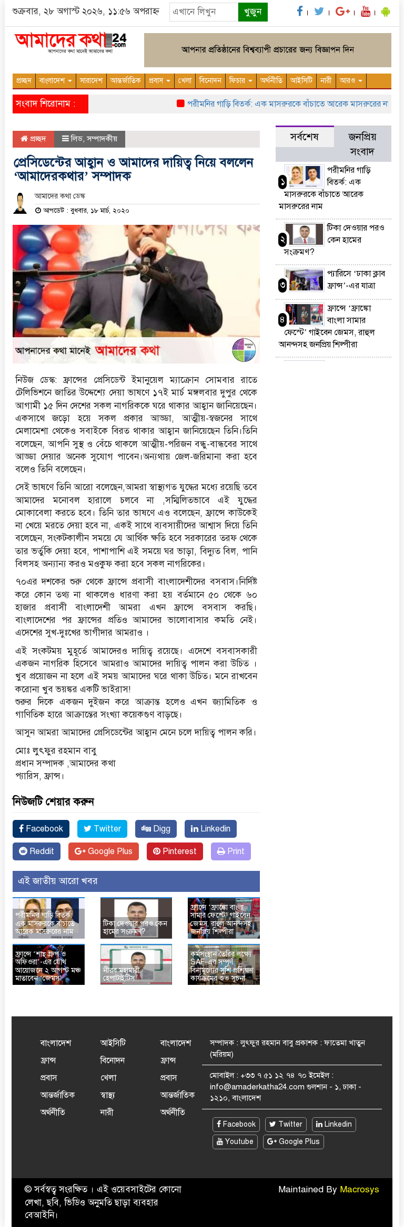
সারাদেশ (91, 80)
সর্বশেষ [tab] (304, 136)
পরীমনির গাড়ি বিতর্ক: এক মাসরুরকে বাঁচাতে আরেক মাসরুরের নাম (279, 104)
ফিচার (238, 80)
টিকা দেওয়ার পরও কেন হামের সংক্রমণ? (135, 927)
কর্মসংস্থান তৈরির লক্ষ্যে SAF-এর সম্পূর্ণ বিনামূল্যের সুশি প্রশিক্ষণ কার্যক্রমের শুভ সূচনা (222, 966)
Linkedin (214, 829)
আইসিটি (301, 80)
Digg (160, 829)
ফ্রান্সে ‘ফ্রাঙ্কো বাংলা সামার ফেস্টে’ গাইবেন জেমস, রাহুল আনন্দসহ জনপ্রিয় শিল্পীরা (220, 919)
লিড (77, 138)
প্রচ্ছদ (24, 80)
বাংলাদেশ (53, 80)
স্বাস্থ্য (107, 1095)
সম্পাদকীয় (102, 138)
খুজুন (252, 11)
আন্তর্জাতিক (125, 80)
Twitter (106, 829)
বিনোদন (210, 80)
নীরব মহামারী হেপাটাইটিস (121, 974)
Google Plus (109, 851)
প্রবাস (157, 80)
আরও (348, 80)
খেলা (184, 80)
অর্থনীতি (271, 80)
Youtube (238, 1141)
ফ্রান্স (48, 1060)
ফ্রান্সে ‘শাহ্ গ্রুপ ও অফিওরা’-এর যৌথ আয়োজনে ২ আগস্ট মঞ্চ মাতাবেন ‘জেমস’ (48, 966)
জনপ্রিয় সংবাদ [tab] (363, 144)
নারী (326, 80)
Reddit (40, 851)
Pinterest (178, 851)
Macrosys (359, 1189)
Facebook (43, 829)
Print (235, 851)
